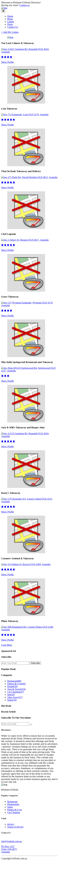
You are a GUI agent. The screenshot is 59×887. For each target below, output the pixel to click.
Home (10, 16)
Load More (6, 645)
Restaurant (14, 681)
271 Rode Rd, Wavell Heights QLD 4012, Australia (32, 177)
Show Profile (7, 62)
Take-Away (14, 697)
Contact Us (12, 27)
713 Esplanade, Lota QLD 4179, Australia (28, 114)
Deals (10, 24)
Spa (11, 694)
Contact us (24, 5)
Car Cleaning (15, 692)
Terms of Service (15, 827)
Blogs (10, 19)
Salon (12, 700)
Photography (13, 804)
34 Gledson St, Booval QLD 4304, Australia (29, 564)
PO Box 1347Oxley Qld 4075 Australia (9, 849)
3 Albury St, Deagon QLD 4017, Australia (28, 240)
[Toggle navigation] (3, 10)
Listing (10, 21)
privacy (10, 824)
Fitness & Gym (16, 683)
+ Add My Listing (9, 32)
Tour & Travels (16, 689)
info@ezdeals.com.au (11, 841)
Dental (12, 686)
